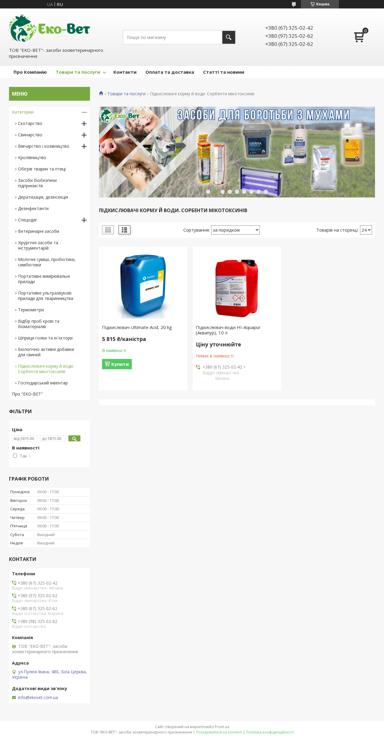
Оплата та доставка (170, 72)
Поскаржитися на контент (219, 732)
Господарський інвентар (43, 383)
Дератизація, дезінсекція (43, 197)
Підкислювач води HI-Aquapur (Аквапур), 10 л (228, 330)
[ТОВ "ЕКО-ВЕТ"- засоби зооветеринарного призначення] (49, 27)
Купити (120, 364)
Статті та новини (223, 72)
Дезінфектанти (33, 208)
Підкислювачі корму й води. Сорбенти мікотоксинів (46, 368)
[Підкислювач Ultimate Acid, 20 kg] (143, 286)
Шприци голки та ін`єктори (45, 338)
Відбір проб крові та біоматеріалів (38, 323)
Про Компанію (30, 72)
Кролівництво (32, 157)
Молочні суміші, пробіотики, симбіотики (47, 262)
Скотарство (30, 123)
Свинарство (30, 135)
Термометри (31, 310)
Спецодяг (27, 220)
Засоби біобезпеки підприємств (37, 182)
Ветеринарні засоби (38, 231)
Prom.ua (222, 726)
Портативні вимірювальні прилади (44, 278)
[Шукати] (228, 37)
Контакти (124, 72)
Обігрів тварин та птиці (42, 169)
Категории (23, 112)
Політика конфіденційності (270, 732)
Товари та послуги (78, 72)
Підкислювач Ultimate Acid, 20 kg (137, 327)
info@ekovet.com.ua (38, 697)
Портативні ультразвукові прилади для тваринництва (45, 295)
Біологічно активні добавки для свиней (46, 351)
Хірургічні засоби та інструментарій (38, 245)
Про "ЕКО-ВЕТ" (27, 394)
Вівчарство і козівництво (43, 146)
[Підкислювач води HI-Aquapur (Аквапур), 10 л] (237, 286)
